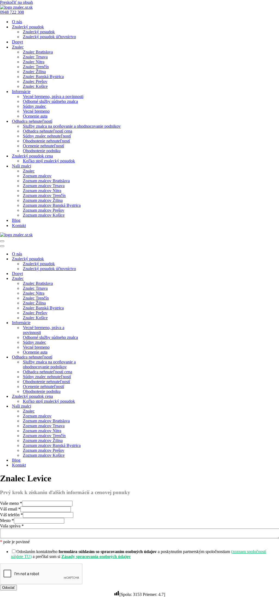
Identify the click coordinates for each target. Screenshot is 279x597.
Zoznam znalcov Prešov (43, 210)
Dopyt (17, 42)
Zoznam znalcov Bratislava (46, 180)
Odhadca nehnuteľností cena (47, 131)
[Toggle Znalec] (95, 278)
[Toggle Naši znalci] (95, 406)
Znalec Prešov (35, 81)
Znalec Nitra (33, 61)
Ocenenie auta (35, 116)
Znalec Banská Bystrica (43, 76)
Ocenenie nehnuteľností (43, 146)
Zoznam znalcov (37, 176)
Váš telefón (11, 514)
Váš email (10, 509)
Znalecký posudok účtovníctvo (49, 36)
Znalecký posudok (39, 31)
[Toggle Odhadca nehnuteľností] (95, 357)
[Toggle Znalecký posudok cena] (95, 396)
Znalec (29, 171)
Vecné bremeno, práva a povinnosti (53, 96)
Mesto (7, 520)
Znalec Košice (35, 86)
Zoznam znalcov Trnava (44, 185)
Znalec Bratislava (38, 52)
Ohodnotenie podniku (41, 150)
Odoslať (8, 588)
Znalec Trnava (35, 57)
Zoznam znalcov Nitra (42, 190)
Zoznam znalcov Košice (44, 215)
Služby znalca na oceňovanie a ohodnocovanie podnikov (72, 126)
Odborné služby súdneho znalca (50, 101)
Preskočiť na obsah (16, 2)
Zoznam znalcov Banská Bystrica (52, 205)
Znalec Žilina (34, 71)
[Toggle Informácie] (95, 323)
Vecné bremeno (36, 111)
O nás (17, 21)
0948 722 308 (12, 12)
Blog (16, 220)
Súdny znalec (34, 106)
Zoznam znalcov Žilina (43, 200)
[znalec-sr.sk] (16, 7)
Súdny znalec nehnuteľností (47, 136)
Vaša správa (12, 526)
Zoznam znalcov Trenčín (44, 195)
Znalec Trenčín (36, 66)
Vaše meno (11, 503)
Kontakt (19, 225)
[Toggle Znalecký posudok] (95, 259)
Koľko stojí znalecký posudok (49, 161)
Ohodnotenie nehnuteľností (46, 141)
